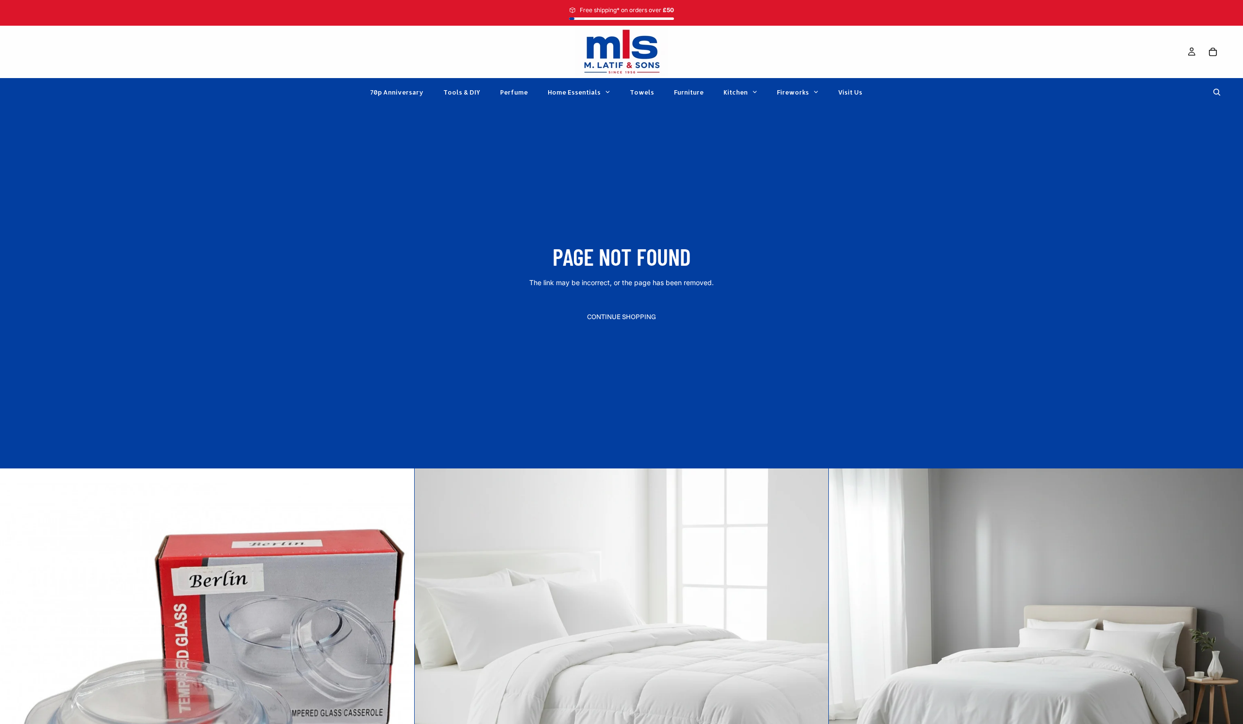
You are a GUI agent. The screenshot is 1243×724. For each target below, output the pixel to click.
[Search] (1216, 92)
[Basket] (1213, 52)
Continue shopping (621, 316)
